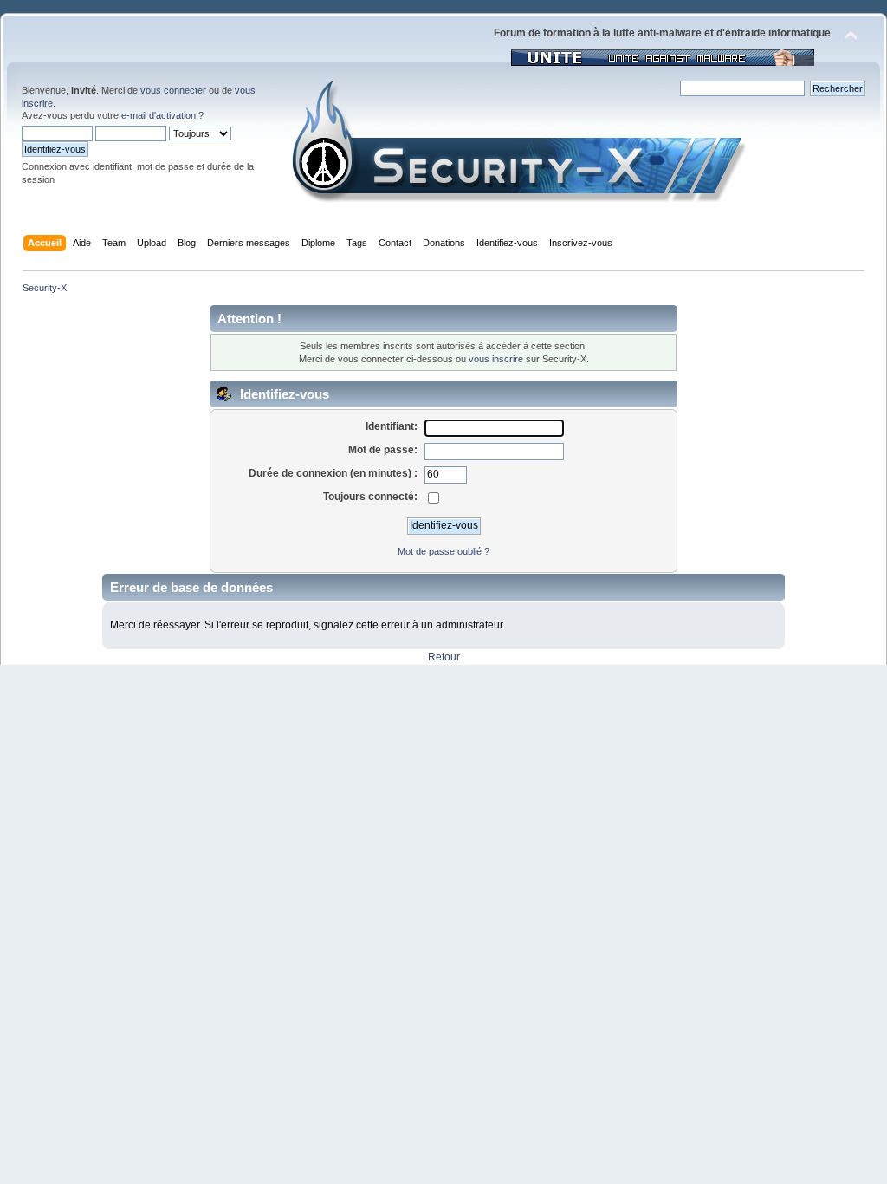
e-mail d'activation (158, 115)
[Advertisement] (443, 794)
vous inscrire (496, 359)
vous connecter (173, 90)
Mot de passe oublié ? (443, 551)
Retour (444, 657)
